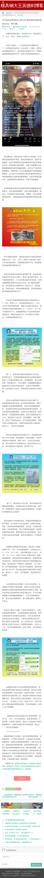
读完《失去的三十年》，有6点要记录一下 (19, 833)
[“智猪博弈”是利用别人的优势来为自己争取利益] (17, 805)
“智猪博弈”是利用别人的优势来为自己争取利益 (20, 823)
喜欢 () (23, 778)
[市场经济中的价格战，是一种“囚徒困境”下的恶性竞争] (27, 805)
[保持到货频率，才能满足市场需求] (37, 805)
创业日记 (9, 13)
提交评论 (37, 865)
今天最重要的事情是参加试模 (14, 820)
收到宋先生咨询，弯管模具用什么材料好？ (32, 796)
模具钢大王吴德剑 (21, 27)
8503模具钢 (10, 789)
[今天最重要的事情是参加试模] (6, 805)
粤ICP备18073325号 (28, 875)
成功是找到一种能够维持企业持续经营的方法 (12, 796)
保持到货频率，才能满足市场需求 (16, 829)
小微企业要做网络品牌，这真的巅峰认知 (18, 842)
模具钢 (26, 36)
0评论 (22, 29)
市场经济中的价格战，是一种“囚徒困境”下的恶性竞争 (22, 826)
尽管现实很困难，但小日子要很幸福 (17, 836)
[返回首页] (3, 13)
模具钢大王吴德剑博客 (13, 871)
